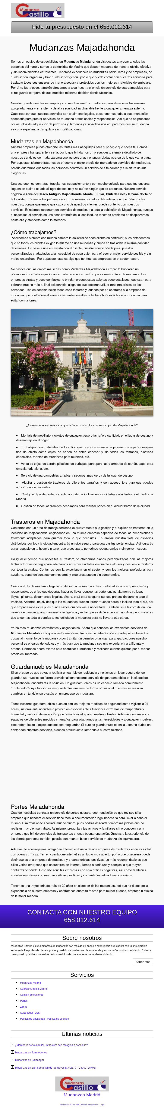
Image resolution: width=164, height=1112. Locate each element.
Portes (24, 1000)
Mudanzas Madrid (30, 982)
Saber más (143, 962)
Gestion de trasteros (31, 994)
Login (102, 1104)
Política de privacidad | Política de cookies (44, 1018)
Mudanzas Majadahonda (87, 269)
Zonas (23, 1006)
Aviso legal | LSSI (30, 1012)
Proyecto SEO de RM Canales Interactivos (79, 1104)
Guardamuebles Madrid (34, 988)
